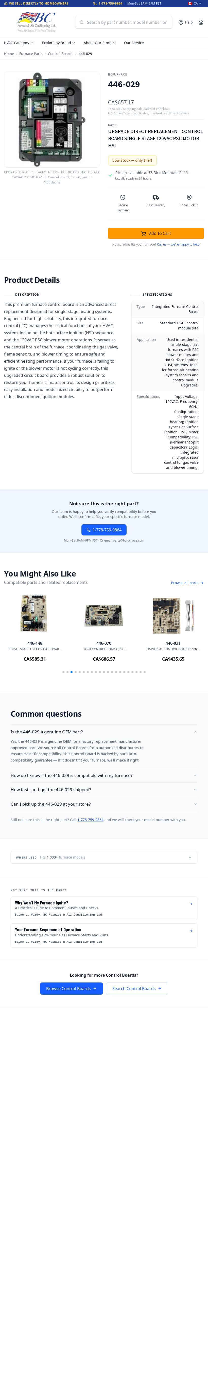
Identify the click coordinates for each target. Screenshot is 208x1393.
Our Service (134, 42)
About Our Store (97, 42)
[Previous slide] (15, 636)
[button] (63, 672)
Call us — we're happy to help (178, 244)
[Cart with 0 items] (201, 22)
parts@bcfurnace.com (128, 540)
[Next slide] (193, 636)
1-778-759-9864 (110, 3)
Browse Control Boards (68, 988)
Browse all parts (184, 582)
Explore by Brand (56, 42)
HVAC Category (16, 42)
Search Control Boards (134, 988)
